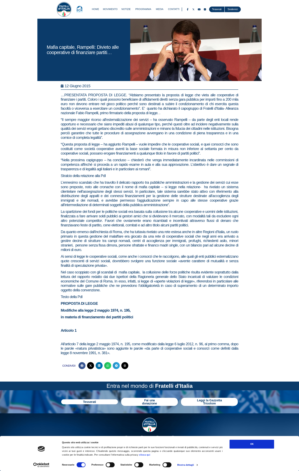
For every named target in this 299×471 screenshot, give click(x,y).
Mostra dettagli (185, 465)
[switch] (110, 464)
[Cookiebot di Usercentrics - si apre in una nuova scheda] (41, 465)
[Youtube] (199, 9)
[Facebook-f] (187, 9)
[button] (81, 365)
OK (252, 444)
